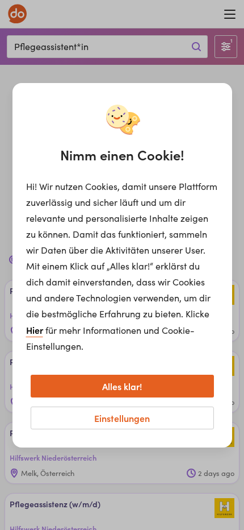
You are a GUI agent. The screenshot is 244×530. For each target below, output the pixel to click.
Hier (34, 330)
